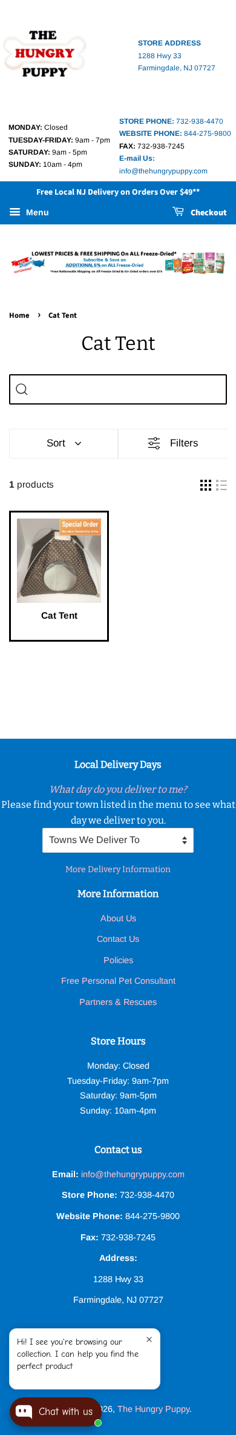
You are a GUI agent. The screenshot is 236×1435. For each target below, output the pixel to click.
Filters (184, 443)
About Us (118, 918)
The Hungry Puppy (153, 1409)
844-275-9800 (175, 133)
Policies (118, 960)
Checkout (208, 213)
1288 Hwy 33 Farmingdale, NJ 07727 (176, 55)
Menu (36, 212)
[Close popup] (149, 1339)
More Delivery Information (118, 869)
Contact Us (118, 939)
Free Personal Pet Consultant (118, 981)
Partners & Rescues (118, 1002)
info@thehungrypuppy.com (133, 1174)
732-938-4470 (171, 121)
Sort (56, 443)
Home (19, 315)
